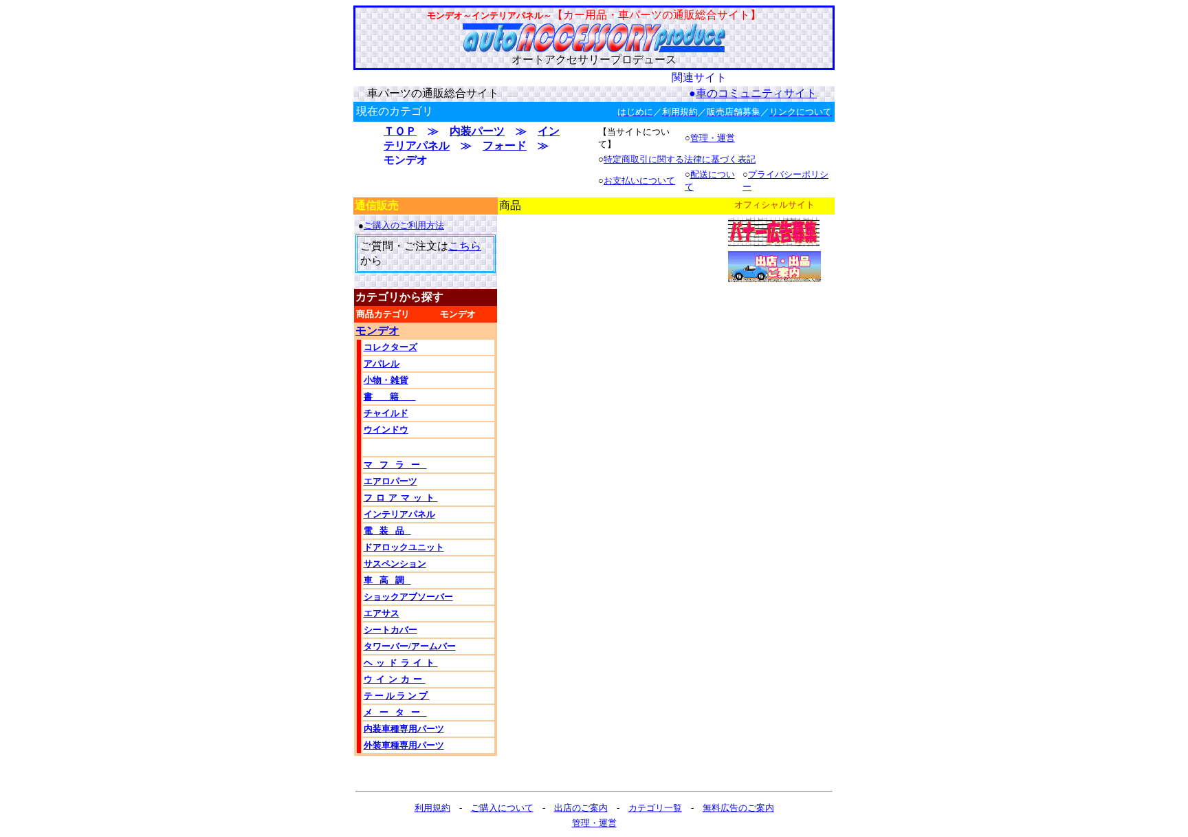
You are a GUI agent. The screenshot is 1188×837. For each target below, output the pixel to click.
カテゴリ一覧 (655, 808)
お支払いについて (639, 180)
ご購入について (502, 808)
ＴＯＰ (400, 131)
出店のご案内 (581, 808)
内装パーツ (477, 131)
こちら (464, 246)
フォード (505, 145)
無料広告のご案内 (738, 808)
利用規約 (432, 808)
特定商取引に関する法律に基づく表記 (680, 159)
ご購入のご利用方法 (404, 225)
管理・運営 (712, 138)
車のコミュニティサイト (756, 93)
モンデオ (377, 330)
